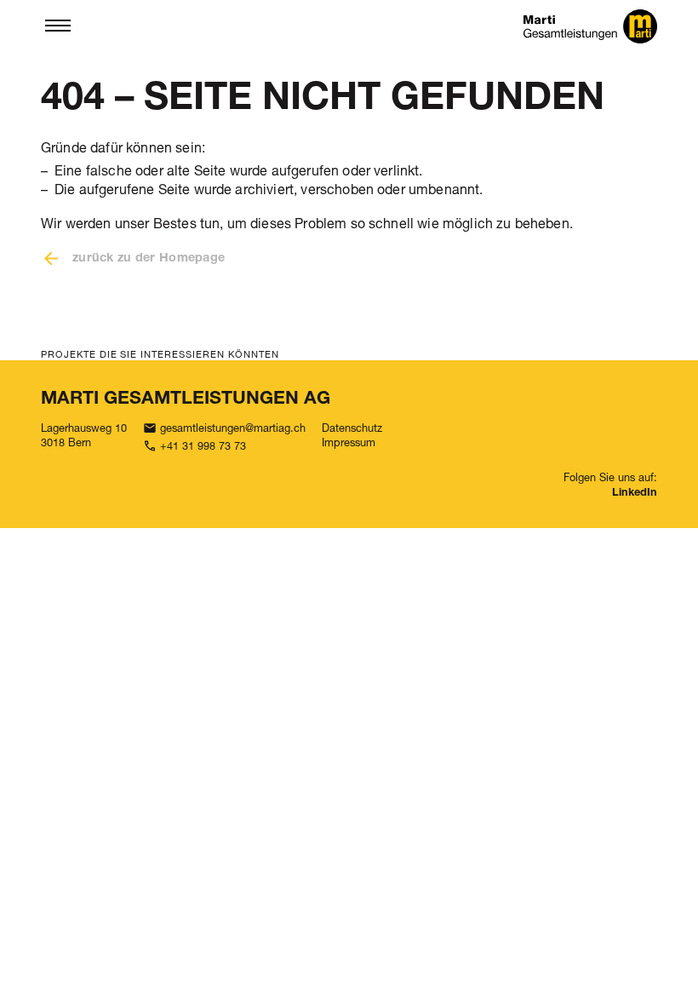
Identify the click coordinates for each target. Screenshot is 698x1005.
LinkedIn (634, 493)
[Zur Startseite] (591, 26)
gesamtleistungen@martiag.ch (233, 428)
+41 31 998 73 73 (203, 445)
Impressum (348, 442)
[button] (58, 26)
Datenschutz (352, 428)
